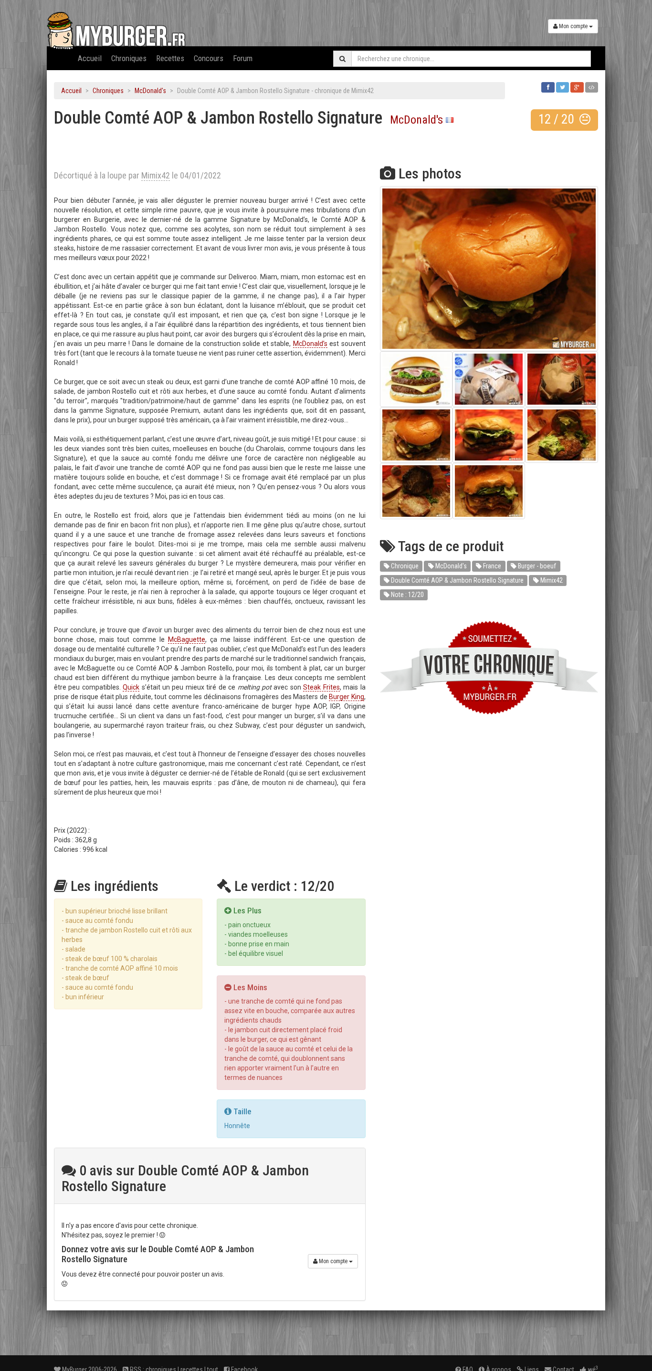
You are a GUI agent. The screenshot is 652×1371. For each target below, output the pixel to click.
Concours (208, 58)
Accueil (90, 58)
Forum (242, 58)
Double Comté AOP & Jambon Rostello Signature (456, 580)
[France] (449, 119)
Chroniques (129, 58)
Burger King (346, 697)
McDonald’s (310, 343)
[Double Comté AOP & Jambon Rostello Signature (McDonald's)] (489, 268)
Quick (131, 687)
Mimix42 (551, 580)
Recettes (170, 58)
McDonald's (150, 90)
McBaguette (186, 639)
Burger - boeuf (536, 566)
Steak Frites (321, 687)
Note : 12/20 (406, 594)
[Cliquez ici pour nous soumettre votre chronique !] (489, 668)
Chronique (404, 566)
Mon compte (573, 26)
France (491, 566)
